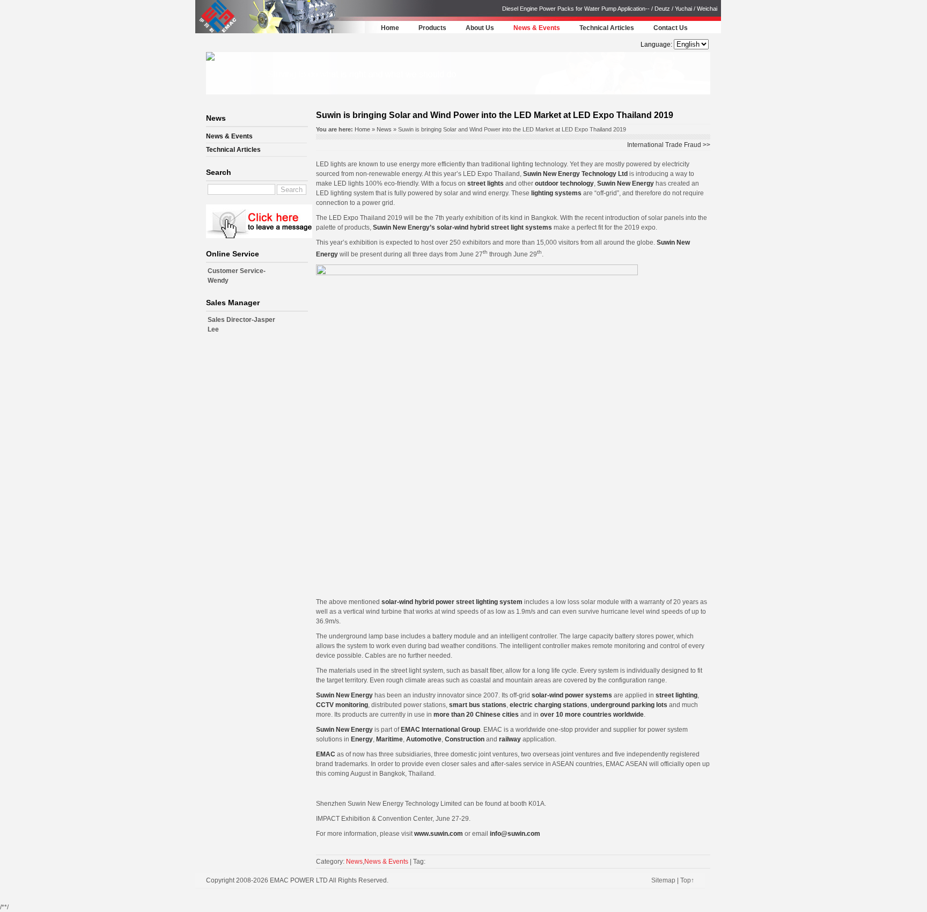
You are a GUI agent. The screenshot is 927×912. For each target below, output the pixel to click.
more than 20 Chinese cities (475, 714)
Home (390, 28)
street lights (485, 183)
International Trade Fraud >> (668, 145)
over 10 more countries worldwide (592, 714)
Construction (464, 739)
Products (432, 28)
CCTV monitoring (342, 705)
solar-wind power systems (572, 695)
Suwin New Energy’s (404, 227)
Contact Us (670, 28)
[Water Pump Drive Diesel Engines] (217, 31)
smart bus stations (477, 705)
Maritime (389, 739)
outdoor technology (564, 183)
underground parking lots (629, 705)
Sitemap (663, 880)
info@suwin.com (515, 833)
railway (510, 739)
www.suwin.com (438, 833)
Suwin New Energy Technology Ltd (575, 174)
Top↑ (687, 880)
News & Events (536, 28)
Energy (362, 739)
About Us (480, 28)
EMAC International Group (440, 729)
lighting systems (556, 193)
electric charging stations (548, 705)
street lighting (676, 695)
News (384, 129)
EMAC (325, 754)
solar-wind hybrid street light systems (494, 227)
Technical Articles (606, 28)
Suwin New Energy (625, 183)
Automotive (424, 739)
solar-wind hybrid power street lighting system (452, 602)
